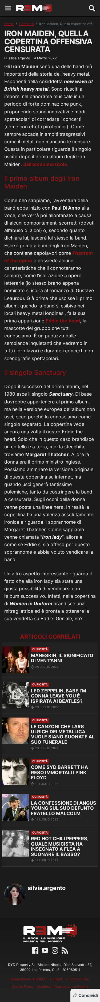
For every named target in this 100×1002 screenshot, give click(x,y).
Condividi (88, 995)
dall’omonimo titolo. (46, 164)
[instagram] (55, 950)
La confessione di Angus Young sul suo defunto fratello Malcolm (63, 808)
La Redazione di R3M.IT (28, 979)
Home (9, 24)
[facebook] (35, 950)
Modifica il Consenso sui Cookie (62, 987)
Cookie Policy (23, 987)
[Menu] (8, 8)
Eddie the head (63, 320)
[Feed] (65, 950)
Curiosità (26, 24)
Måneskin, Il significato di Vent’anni (62, 658)
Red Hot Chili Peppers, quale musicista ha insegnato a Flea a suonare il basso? (59, 846)
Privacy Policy (77, 979)
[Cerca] (92, 8)
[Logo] (34, 8)
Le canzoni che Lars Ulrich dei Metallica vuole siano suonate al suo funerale (63, 734)
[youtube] (45, 950)
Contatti (56, 979)
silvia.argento (19, 58)
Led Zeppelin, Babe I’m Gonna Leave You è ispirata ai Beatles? (58, 696)
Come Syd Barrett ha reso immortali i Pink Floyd (59, 772)
